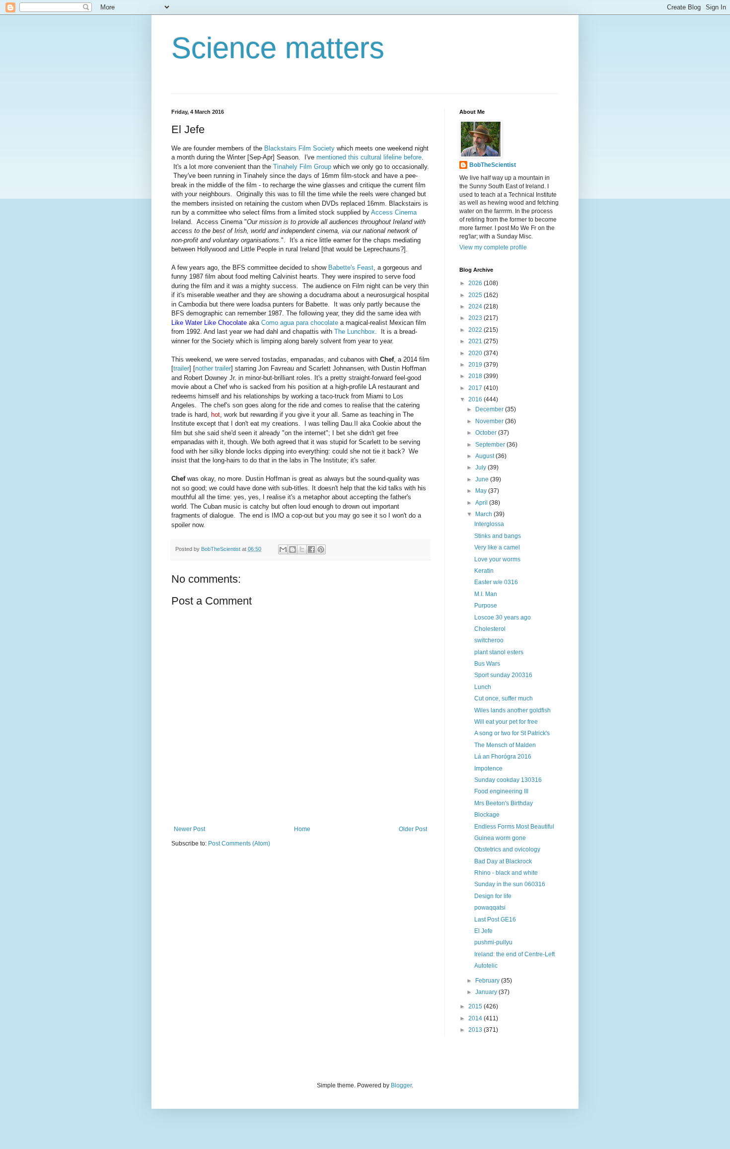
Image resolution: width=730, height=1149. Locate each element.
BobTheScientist (492, 164)
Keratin (484, 570)
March (484, 514)
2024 (476, 306)
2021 (476, 341)
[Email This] (283, 549)
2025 (476, 295)
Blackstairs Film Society (299, 148)
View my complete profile (493, 247)
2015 (476, 1006)
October (486, 432)
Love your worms (497, 559)
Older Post (413, 829)
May (481, 490)
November (490, 421)
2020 (476, 353)
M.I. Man (485, 594)
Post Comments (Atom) (239, 843)
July (481, 467)
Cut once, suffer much (503, 698)
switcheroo (489, 640)
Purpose (485, 605)
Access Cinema (394, 212)
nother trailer (213, 368)
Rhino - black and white (506, 872)
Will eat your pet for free (506, 721)
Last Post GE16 (495, 919)
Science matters (277, 48)
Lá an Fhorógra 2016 (502, 756)
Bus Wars (487, 663)
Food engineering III (501, 791)
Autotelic (486, 965)
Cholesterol (490, 628)
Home (302, 829)
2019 (476, 364)
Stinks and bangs (497, 536)
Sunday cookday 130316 (508, 779)
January (487, 992)
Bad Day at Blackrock (503, 861)
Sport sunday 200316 (503, 675)
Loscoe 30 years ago (502, 617)
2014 (476, 1018)
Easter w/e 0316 (496, 582)
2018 (476, 376)
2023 (476, 317)
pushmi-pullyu (493, 942)
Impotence (488, 768)
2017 (476, 387)
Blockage (487, 814)
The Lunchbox (354, 331)
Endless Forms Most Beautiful (514, 826)
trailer (181, 368)
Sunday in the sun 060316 (509, 884)
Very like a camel (497, 547)
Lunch (482, 687)
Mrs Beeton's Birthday (503, 803)
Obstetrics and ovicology (507, 849)
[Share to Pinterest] (321, 549)
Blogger (401, 1085)
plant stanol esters (498, 652)
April (482, 502)
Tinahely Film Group (302, 166)
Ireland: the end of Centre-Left (514, 954)
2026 (476, 283)
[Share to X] (302, 549)
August (485, 456)
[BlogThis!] (292, 549)
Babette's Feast (350, 267)
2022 (476, 329)
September (491, 444)
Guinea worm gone (500, 838)
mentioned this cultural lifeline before (368, 157)
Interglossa (489, 524)
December (490, 409)
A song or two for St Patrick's (512, 733)
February (488, 980)
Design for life (492, 896)
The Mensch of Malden (505, 745)
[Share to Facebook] (311, 549)
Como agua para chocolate (299, 322)
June (482, 479)
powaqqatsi (490, 907)
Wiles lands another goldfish (512, 710)
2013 (476, 1029)
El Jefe (483, 930)
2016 (476, 399)
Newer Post (189, 829)
